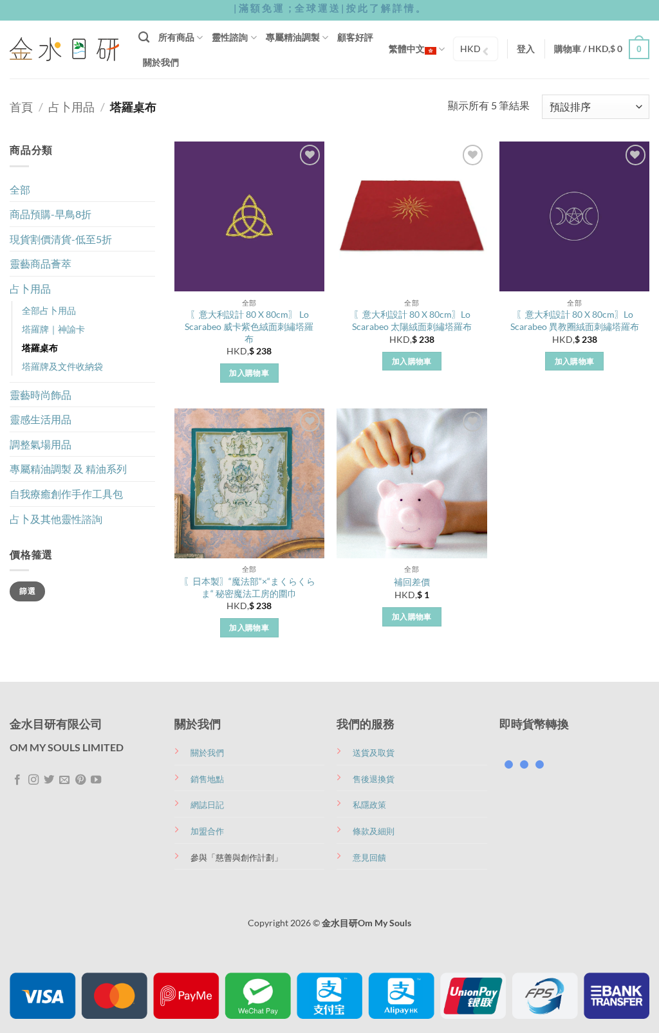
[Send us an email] (64, 780)
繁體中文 (407, 48)
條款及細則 (373, 831)
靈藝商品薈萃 (40, 263)
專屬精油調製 (293, 37)
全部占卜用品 (49, 310)
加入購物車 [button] (249, 373)
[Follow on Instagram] (33, 780)
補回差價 (412, 581)
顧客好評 (355, 37)
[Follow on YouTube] (96, 780)
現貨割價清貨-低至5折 (61, 239)
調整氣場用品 (40, 444)
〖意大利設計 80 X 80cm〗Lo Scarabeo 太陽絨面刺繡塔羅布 (412, 320)
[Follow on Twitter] (49, 780)
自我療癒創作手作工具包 (66, 494)
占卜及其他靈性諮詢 (56, 519)
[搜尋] (143, 37)
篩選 (27, 591)
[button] (526, 48)
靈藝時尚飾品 (40, 395)
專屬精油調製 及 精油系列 (68, 468)
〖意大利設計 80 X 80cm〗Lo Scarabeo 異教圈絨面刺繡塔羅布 (574, 320)
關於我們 (161, 62)
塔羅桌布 (40, 347)
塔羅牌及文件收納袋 (62, 366)
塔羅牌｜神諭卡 (53, 329)
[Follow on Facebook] (17, 780)
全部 (20, 189)
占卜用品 (71, 107)
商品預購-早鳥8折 (50, 214)
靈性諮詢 (230, 37)
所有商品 (176, 37)
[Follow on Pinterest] (80, 780)
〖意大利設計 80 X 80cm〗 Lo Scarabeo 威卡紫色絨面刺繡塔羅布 (249, 326)
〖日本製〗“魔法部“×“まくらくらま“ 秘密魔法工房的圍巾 (249, 587)
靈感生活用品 (40, 419)
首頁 (21, 107)
